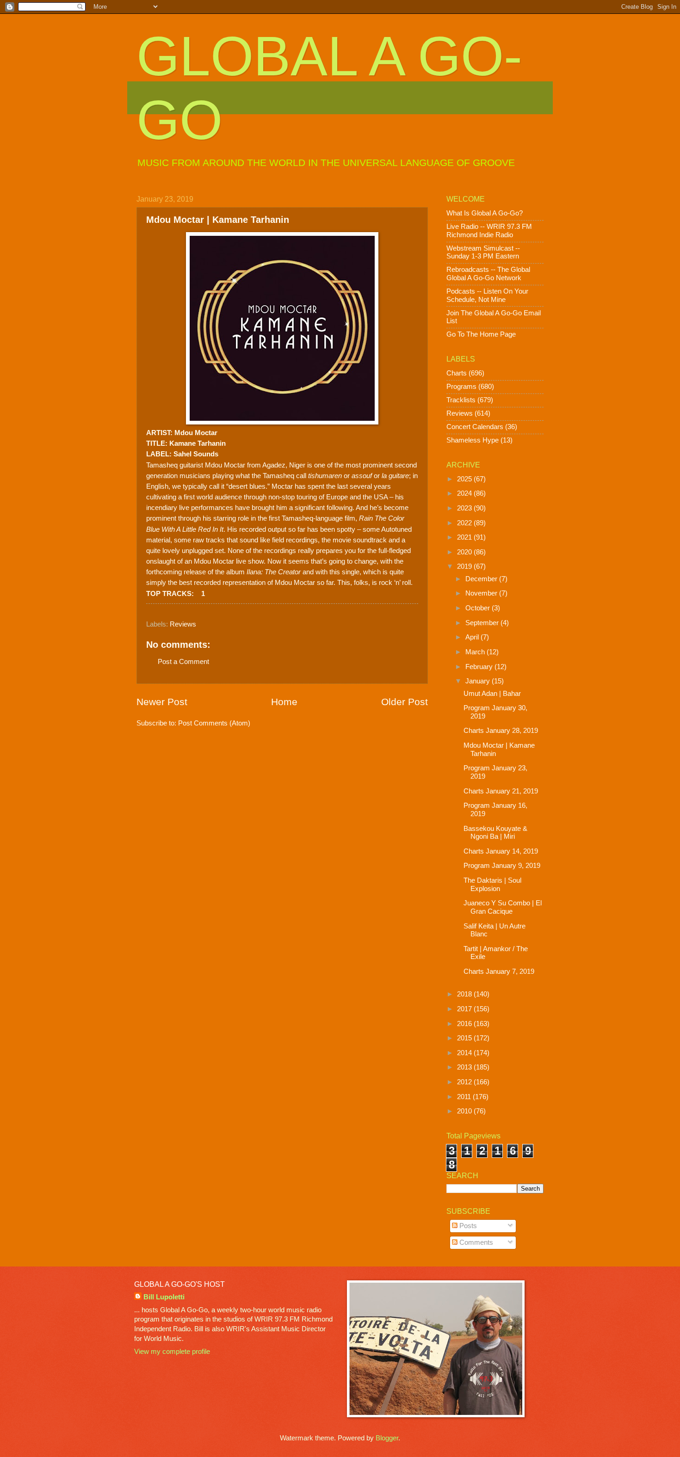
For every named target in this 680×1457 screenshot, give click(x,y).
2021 (465, 537)
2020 (465, 552)
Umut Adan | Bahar (492, 693)
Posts (467, 1226)
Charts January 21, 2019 (501, 791)
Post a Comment (183, 661)
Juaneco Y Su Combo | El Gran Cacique (503, 907)
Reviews (183, 624)
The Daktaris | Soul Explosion (492, 884)
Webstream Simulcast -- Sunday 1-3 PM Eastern (483, 252)
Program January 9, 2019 (502, 865)
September (483, 623)
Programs (461, 386)
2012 (465, 1082)
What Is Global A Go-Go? (484, 213)
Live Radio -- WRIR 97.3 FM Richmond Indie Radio (489, 231)
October (478, 608)
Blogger (387, 1438)
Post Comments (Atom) (214, 723)
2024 (465, 493)
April (473, 637)
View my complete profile (172, 1351)
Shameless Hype (472, 440)
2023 (465, 508)
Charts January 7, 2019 (499, 971)
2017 (465, 1009)
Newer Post (161, 701)
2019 (465, 566)
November (482, 593)
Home (284, 701)
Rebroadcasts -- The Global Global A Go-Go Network (488, 274)
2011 (465, 1096)
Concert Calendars (474, 426)
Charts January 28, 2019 (501, 730)
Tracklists (461, 400)
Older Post (404, 701)
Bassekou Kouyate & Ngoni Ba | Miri (495, 833)
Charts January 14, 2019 (501, 851)
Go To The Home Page (481, 334)
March (476, 652)
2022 (465, 523)
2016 (465, 1023)
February (480, 666)
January (478, 681)
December (482, 579)
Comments (475, 1242)
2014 (465, 1053)
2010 (465, 1111)
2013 (465, 1067)
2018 (465, 994)
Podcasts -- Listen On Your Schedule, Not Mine (487, 295)
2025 (465, 479)
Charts (456, 373)
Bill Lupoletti (164, 1297)
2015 (465, 1038)
